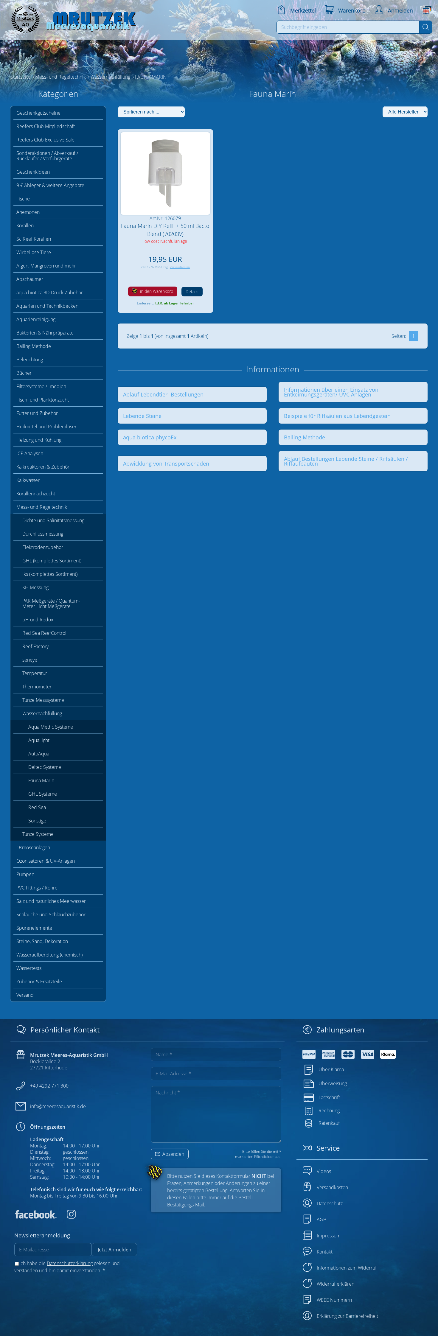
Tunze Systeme (38, 834)
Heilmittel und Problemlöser (46, 426)
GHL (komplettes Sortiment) (51, 560)
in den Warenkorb (156, 291)
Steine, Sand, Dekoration (42, 941)
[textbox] (348, 27)
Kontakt (325, 1251)
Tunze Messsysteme (43, 700)
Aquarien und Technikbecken (47, 306)
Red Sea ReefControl (44, 633)
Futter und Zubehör (37, 413)
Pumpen (25, 874)
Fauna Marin (41, 780)
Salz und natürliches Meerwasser (51, 901)
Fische (23, 198)
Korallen (25, 225)
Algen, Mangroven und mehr (46, 265)
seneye (29, 660)
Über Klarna (331, 1069)
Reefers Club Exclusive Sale (45, 139)
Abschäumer (29, 279)
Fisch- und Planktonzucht (42, 399)
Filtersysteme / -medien (41, 386)
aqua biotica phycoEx (149, 437)
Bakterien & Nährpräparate (45, 332)
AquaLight (38, 740)
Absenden (172, 1154)
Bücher (24, 373)
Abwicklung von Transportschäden (166, 463)
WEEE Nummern (334, 1300)
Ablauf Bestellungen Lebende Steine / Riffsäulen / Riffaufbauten (346, 461)
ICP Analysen (29, 453)
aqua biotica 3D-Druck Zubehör (49, 292)
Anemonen (28, 212)
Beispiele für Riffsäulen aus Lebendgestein (337, 415)
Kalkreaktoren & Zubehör (42, 467)
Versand (25, 995)
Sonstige (37, 820)
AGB (321, 1219)
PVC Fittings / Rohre (37, 887)
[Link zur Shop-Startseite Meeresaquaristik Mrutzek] (71, 17)
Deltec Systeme (44, 767)
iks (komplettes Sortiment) (49, 574)
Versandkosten (180, 267)
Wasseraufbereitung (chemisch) (49, 954)
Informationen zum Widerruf (347, 1268)
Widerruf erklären (335, 1284)
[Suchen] (425, 27)
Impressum (329, 1235)
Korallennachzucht (35, 493)
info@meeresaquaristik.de (58, 1106)
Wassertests (28, 968)
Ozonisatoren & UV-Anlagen (45, 861)
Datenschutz (330, 1203)
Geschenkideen (33, 172)
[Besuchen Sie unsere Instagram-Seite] (67, 1217)
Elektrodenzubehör (42, 547)
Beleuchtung (29, 359)
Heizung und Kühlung (38, 440)
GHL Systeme (42, 794)
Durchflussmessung (42, 534)
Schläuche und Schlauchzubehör (51, 914)
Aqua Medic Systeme (50, 727)
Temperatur (34, 673)
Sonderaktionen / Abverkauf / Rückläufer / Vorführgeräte (47, 156)
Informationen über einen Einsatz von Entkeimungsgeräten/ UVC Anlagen (331, 392)
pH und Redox (37, 619)
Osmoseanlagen (33, 847)
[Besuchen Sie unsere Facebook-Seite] (35, 1217)
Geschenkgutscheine (38, 113)
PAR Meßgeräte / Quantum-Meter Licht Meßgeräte (51, 603)
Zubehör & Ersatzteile (39, 981)
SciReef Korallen (33, 239)
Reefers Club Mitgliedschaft (45, 126)
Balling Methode (33, 346)
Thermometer (37, 686)
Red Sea (37, 807)
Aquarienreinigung (35, 319)
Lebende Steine (142, 415)
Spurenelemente (34, 928)
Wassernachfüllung (42, 713)
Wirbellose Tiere (33, 252)
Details (192, 291)
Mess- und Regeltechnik (41, 507)
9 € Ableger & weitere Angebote (50, 185)
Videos (324, 1171)
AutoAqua (38, 753)
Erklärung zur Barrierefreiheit (347, 1316)
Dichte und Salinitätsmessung (53, 520)
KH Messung (35, 587)
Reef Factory (35, 646)
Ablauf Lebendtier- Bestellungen (163, 394)
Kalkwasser (28, 480)
